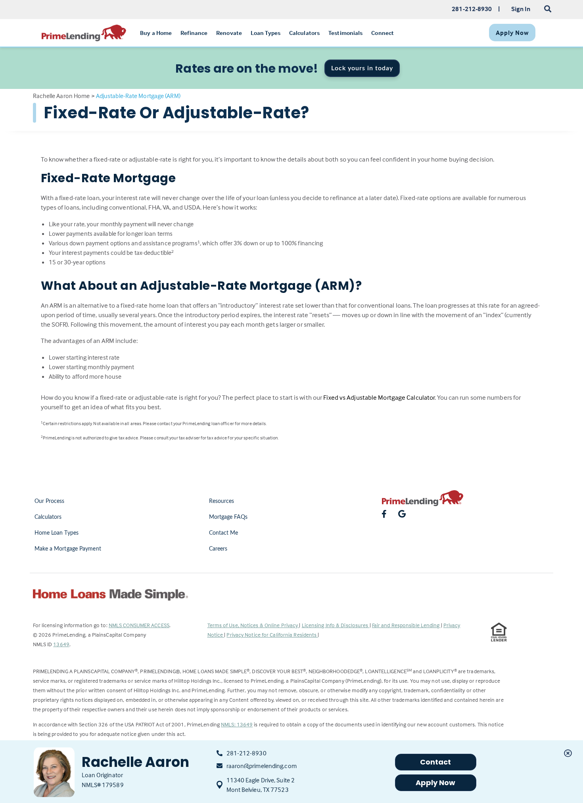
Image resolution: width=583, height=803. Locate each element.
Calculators (48, 517)
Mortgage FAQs (228, 517)
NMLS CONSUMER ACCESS (139, 625)
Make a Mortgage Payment (68, 549)
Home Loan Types (57, 533)
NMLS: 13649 (237, 724)
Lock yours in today (362, 68)
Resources (221, 501)
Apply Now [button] (436, 783)
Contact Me (223, 533)
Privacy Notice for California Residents (272, 634)
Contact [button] (435, 762)
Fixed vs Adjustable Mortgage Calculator (379, 397)
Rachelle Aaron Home (61, 96)
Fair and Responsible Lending (406, 625)
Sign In (521, 9)
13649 (61, 644)
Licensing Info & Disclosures (336, 625)
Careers (218, 549)
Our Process (50, 501)
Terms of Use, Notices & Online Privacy (253, 625)
